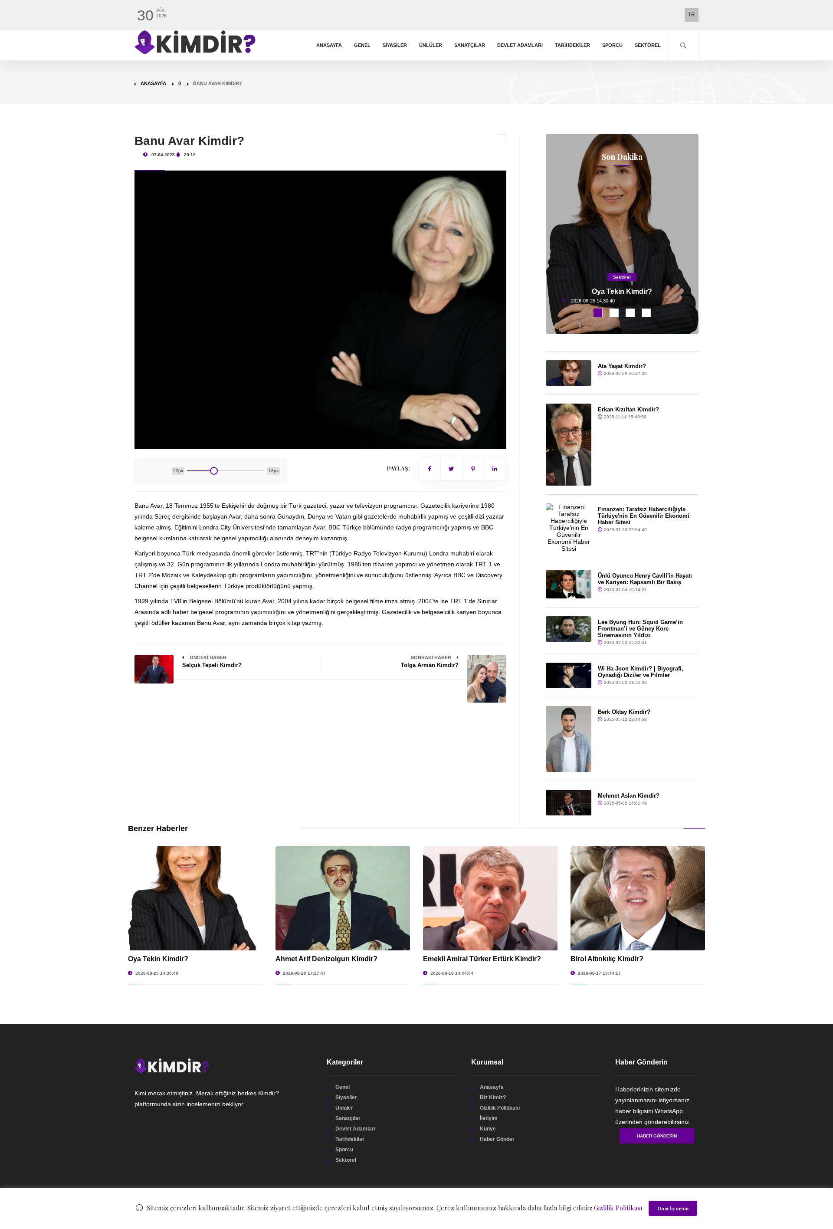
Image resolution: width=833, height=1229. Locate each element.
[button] (598, 313)
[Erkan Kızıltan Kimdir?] (569, 444)
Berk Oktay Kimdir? (624, 712)
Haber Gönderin (657, 1136)
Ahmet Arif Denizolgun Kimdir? (326, 959)
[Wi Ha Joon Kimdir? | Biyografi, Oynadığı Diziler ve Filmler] (569, 675)
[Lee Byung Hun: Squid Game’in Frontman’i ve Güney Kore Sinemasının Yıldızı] (569, 629)
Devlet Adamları (520, 45)
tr (691, 15)
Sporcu (612, 45)
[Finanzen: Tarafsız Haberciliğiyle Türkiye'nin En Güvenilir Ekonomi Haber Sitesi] (569, 527)
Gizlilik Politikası (500, 1108)
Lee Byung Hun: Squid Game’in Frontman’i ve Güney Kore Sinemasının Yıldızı (640, 628)
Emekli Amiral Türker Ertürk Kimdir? (482, 959)
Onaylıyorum (673, 1208)
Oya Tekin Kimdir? (622, 291)
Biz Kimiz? (493, 1097)
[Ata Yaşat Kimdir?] (569, 373)
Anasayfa (329, 45)
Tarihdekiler (572, 45)
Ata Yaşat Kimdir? (622, 366)
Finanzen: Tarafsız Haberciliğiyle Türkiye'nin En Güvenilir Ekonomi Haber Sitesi (643, 516)
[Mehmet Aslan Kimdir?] (569, 802)
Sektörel (648, 45)
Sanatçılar (469, 45)
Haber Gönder (497, 1139)
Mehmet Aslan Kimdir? (628, 795)
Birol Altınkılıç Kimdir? (607, 959)
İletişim (489, 1118)
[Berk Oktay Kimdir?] (569, 739)
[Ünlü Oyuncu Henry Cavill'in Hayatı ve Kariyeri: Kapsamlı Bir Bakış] (569, 584)
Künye (488, 1129)
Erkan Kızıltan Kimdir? (628, 409)
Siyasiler (395, 45)
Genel (362, 45)
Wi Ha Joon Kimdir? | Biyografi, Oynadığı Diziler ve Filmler (640, 671)
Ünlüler (430, 45)
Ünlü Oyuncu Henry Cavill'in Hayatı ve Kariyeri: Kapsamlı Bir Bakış (645, 578)
